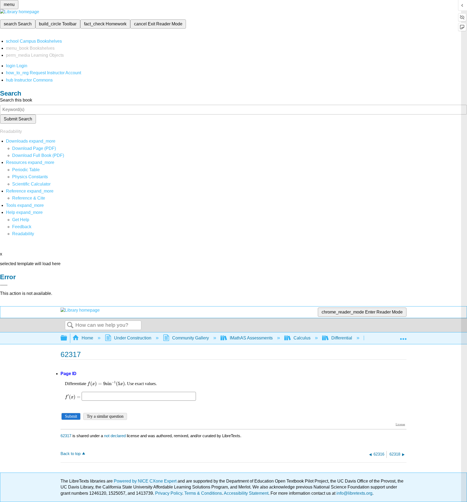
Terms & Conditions (203, 493)
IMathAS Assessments (251, 338)
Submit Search (18, 119)
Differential (341, 338)
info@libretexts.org (353, 493)
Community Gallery (190, 338)
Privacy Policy (168, 493)
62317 (66, 435)
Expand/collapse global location (403, 336)
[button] (21, 226)
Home (87, 338)
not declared (115, 435)
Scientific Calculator (31, 184)
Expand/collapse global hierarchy (67, 338)
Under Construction (132, 338)
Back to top (71, 453)
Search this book (16, 100)
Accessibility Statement (246, 493)
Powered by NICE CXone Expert (146, 481)
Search (70, 325)
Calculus (302, 338)
